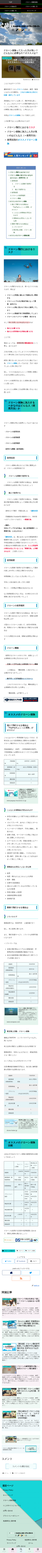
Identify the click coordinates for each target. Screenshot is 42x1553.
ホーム (30, 1543)
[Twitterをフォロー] (30, 1272)
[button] (38, 723)
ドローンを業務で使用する (22, 185)
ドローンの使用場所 (18, 195)
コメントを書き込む (21, 1466)
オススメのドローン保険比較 (20, 235)
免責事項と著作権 (9, 1521)
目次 (18, 168)
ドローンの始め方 (9, 1250)
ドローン (21, 1250)
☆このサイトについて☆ (12, 1505)
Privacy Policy (8, 1490)
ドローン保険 (31, 1250)
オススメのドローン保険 (18, 201)
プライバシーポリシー (11, 1516)
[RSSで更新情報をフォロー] (21, 1278)
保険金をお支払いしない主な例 (22, 219)
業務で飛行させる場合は (20, 224)
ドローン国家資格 (9, 1500)
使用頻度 (15, 192)
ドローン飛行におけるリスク (20, 172)
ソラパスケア (18, 227)
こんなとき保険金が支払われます (22, 214)
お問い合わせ (8, 1511)
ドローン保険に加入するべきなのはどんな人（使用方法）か (21, 176)
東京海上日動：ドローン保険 (22, 231)
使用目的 (15, 181)
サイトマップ (8, 1495)
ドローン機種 (16, 198)
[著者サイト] (11, 1272)
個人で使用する (19, 189)
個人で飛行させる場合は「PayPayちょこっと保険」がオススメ (22, 207)
